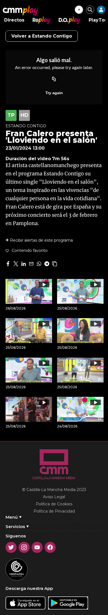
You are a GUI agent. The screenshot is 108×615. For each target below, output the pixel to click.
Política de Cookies (54, 503)
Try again (54, 93)
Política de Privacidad (54, 511)
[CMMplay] (20, 10)
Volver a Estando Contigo (41, 36)
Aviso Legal (54, 496)
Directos (14, 20)
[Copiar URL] (54, 79)
